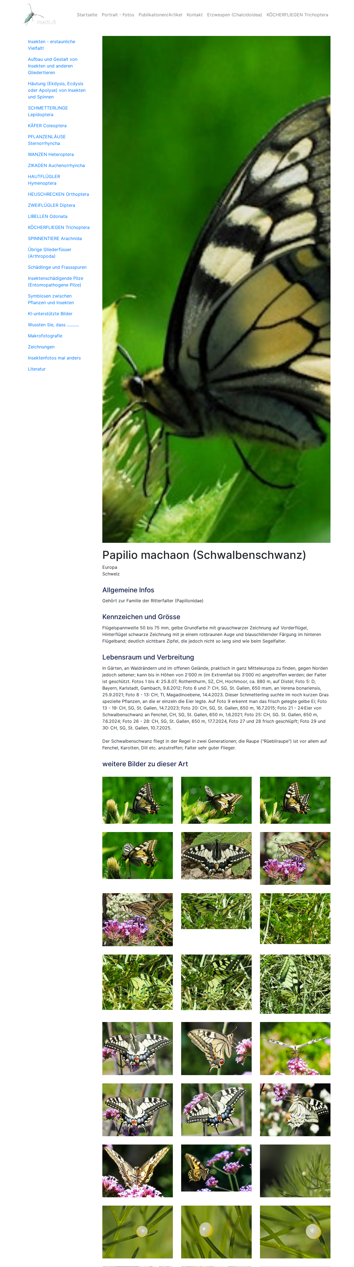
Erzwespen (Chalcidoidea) (234, 14)
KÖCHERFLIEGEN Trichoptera (297, 14)
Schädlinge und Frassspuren (57, 267)
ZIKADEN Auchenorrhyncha (56, 165)
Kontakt (195, 14)
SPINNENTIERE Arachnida (55, 238)
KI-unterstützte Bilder (50, 313)
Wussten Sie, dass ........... (53, 324)
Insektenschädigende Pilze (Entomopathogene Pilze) (55, 281)
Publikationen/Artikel (160, 14)
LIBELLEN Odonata (47, 216)
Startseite (87, 14)
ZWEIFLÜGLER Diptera (51, 205)
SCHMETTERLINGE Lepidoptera (48, 111)
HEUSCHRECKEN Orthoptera (58, 194)
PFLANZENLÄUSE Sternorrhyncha (47, 140)
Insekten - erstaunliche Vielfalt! (51, 45)
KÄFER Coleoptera (47, 125)
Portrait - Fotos (118, 14)
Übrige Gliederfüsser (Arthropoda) (49, 253)
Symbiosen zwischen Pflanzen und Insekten (51, 299)
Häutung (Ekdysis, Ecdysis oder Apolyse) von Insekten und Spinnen (56, 90)
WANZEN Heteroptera (51, 154)
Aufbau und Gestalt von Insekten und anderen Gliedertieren (52, 65)
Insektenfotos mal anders (54, 358)
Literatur (37, 369)
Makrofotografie (45, 335)
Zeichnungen (41, 347)
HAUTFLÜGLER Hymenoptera (44, 180)
